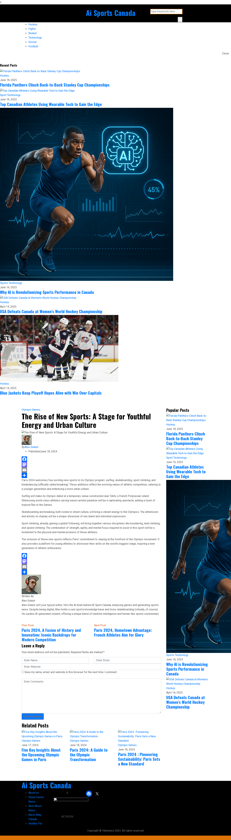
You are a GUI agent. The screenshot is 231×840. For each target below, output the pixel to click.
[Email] (91, 470)
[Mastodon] (91, 464)
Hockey (32, 24)
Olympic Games (31, 409)
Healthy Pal (35, 823)
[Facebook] (91, 459)
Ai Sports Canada (110, 12)
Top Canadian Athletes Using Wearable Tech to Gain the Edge (51, 104)
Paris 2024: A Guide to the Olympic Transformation (89, 754)
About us (33, 792)
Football (33, 46)
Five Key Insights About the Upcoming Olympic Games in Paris (41, 754)
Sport (3, 95)
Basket (32, 33)
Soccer (32, 42)
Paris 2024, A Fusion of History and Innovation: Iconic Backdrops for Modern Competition (51, 634)
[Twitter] (25, 621)
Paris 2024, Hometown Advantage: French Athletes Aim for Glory (123, 632)
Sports (4, 283)
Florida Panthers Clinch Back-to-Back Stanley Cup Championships (55, 85)
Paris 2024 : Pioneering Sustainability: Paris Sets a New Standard (139, 759)
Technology (35, 37)
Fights (32, 28)
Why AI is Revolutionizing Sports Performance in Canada (47, 292)
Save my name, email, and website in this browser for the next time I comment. (71, 672)
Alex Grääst (31, 447)
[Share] (91, 475)
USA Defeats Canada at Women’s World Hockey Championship (51, 311)
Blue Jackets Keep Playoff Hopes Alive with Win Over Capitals (51, 393)
